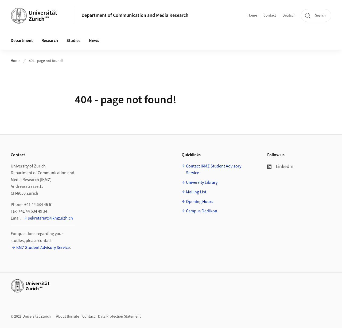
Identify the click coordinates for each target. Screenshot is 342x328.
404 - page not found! (46, 61)
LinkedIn (284, 166)
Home (252, 15)
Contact (269, 15)
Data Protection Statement (119, 316)
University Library (201, 182)
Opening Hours (199, 202)
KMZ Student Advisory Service (43, 248)
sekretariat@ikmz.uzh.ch (50, 218)
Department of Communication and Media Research (134, 15)
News (94, 41)
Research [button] (49, 41)
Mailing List (196, 192)
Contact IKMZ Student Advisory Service (213, 169)
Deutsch (289, 15)
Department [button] (22, 41)
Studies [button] (73, 41)
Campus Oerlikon (201, 211)
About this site (67, 316)
